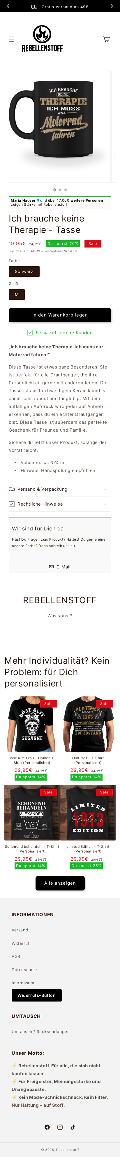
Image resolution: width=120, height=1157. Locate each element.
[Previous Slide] (8, 6)
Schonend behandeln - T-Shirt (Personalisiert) (32, 848)
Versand (70, 251)
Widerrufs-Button (36, 995)
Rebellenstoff (67, 1150)
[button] (11, 39)
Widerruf (20, 943)
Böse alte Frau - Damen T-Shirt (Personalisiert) (32, 760)
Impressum (23, 982)
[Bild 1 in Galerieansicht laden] (54, 189)
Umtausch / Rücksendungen (41, 1031)
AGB (16, 956)
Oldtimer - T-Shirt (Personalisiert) (88, 760)
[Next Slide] (112, 6)
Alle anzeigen (60, 883)
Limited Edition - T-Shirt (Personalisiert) (88, 848)
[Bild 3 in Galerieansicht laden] (65, 189)
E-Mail (62, 567)
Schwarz (24, 271)
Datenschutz (25, 969)
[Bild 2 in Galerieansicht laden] (60, 189)
